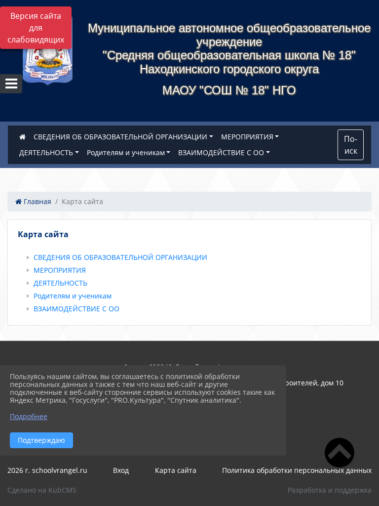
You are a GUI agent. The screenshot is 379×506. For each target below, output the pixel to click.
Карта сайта (175, 470)
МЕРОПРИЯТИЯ (247, 136)
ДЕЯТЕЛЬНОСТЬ (46, 152)
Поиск (350, 144)
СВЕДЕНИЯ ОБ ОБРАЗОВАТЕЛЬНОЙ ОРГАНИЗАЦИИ (120, 136)
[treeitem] (191, 257)
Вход (121, 470)
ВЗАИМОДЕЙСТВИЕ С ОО (221, 152)
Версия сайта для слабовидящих (35, 27)
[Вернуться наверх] (339, 467)
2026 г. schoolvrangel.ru (47, 470)
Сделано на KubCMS (41, 490)
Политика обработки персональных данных (297, 470)
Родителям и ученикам (126, 152)
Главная (36, 201)
